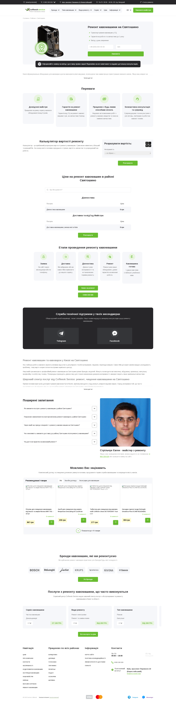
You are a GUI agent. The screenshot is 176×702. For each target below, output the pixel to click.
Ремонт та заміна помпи (80, 618)
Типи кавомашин (68, 10)
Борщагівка (52, 654)
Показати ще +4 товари (91, 531)
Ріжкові (119, 615)
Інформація (113, 10)
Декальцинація (31, 618)
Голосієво (52, 662)
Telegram (135, 697)
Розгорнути (128, 163)
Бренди (54, 10)
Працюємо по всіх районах (63, 648)
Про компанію (28, 658)
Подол (50, 673)
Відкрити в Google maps (134, 673)
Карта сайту (89, 654)
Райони (33, 18)
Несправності (28, 665)
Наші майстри (28, 676)
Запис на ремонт (88, 288)
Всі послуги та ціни (88, 634)
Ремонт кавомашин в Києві (37, 11)
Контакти (26, 662)
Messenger (149, 697)
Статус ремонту (147, 2)
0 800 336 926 (48, 2)
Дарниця (51, 658)
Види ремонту (84, 10)
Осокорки (52, 676)
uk (128, 10)
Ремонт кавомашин (30, 687)
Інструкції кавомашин (31, 673)
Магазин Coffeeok (29, 684)
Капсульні (120, 618)
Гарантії (88, 665)
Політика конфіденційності (95, 658)
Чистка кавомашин (33, 615)
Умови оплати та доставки (95, 662)
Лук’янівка (52, 665)
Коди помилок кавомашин (33, 669)
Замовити (116, 54)
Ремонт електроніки (79, 615)
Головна (26, 18)
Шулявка (51, 680)
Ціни (105, 10)
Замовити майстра (143, 10)
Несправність (109, 149)
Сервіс (96, 10)
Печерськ (51, 669)
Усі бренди (88, 579)
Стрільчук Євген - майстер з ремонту (123, 450)
